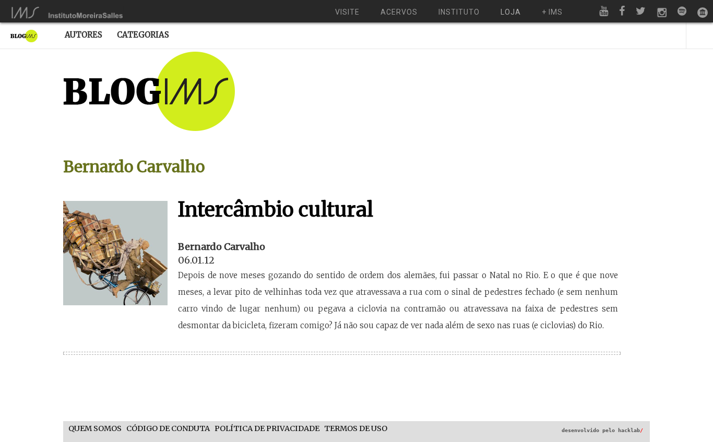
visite (347, 12)
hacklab (630, 430)
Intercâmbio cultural (275, 209)
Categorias (143, 35)
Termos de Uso (355, 428)
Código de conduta (168, 428)
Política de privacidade (267, 428)
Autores (83, 35)
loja (511, 12)
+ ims (552, 12)
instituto (459, 12)
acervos (399, 12)
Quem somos (95, 428)
